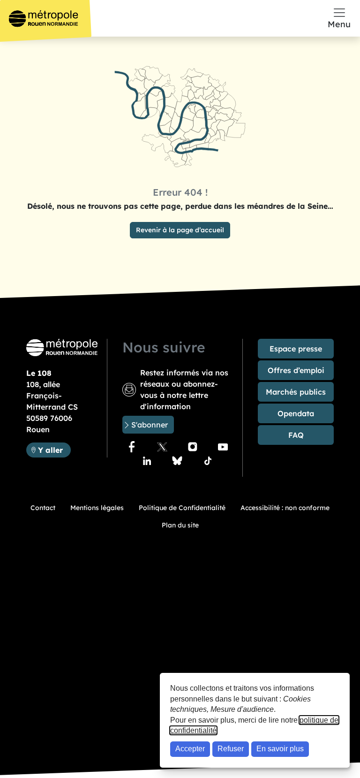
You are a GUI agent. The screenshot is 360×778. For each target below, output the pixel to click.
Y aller (54, 450)
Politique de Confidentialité (182, 507)
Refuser (231, 749)
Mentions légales (97, 507)
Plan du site (180, 525)
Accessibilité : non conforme (285, 507)
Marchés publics (296, 392)
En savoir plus (280, 749)
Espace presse (296, 348)
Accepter (190, 749)
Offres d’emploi (296, 370)
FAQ (296, 435)
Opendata (296, 413)
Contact (42, 507)
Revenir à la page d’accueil (180, 230)
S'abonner (149, 424)
